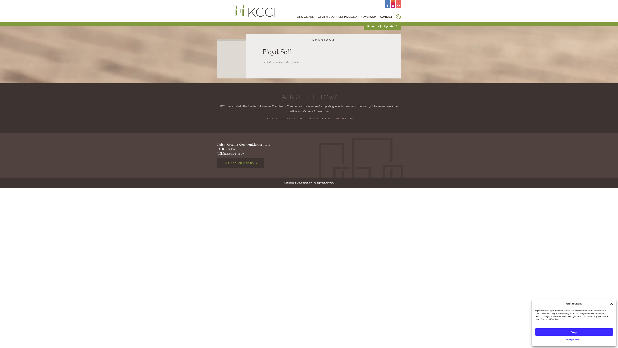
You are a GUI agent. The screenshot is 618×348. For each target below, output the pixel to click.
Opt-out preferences (572, 339)
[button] (611, 303)
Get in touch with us (239, 163)
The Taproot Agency (322, 182)
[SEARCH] (398, 16)
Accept (574, 332)
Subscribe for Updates (381, 26)
